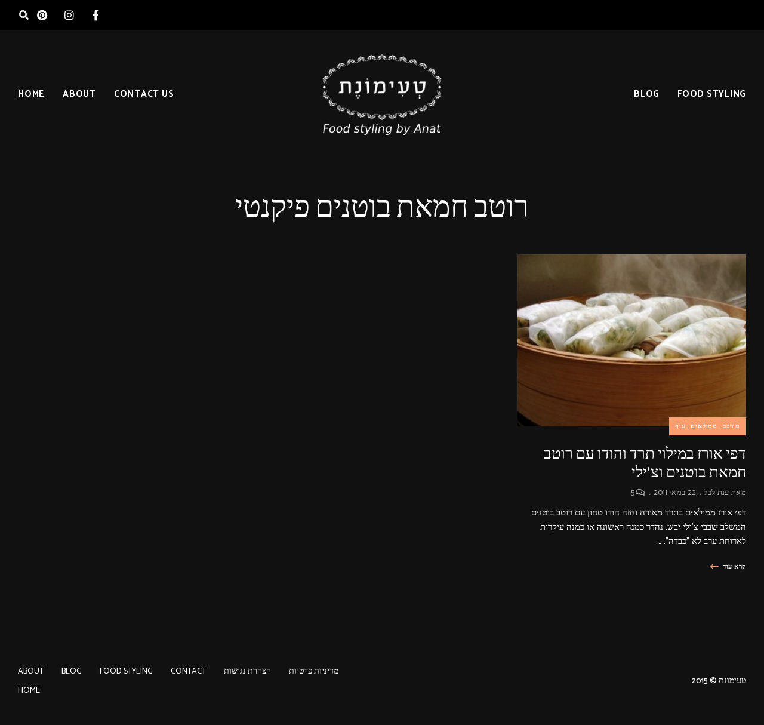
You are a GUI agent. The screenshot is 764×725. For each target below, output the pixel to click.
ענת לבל (716, 493)
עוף (680, 426)
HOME (31, 94)
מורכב (731, 426)
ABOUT (79, 94)
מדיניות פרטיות (313, 671)
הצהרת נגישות (247, 671)
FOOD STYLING (711, 94)
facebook (95, 15)
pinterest (42, 15)
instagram (69, 15)
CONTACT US (144, 94)
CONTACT (188, 671)
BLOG (647, 94)
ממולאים (704, 426)
